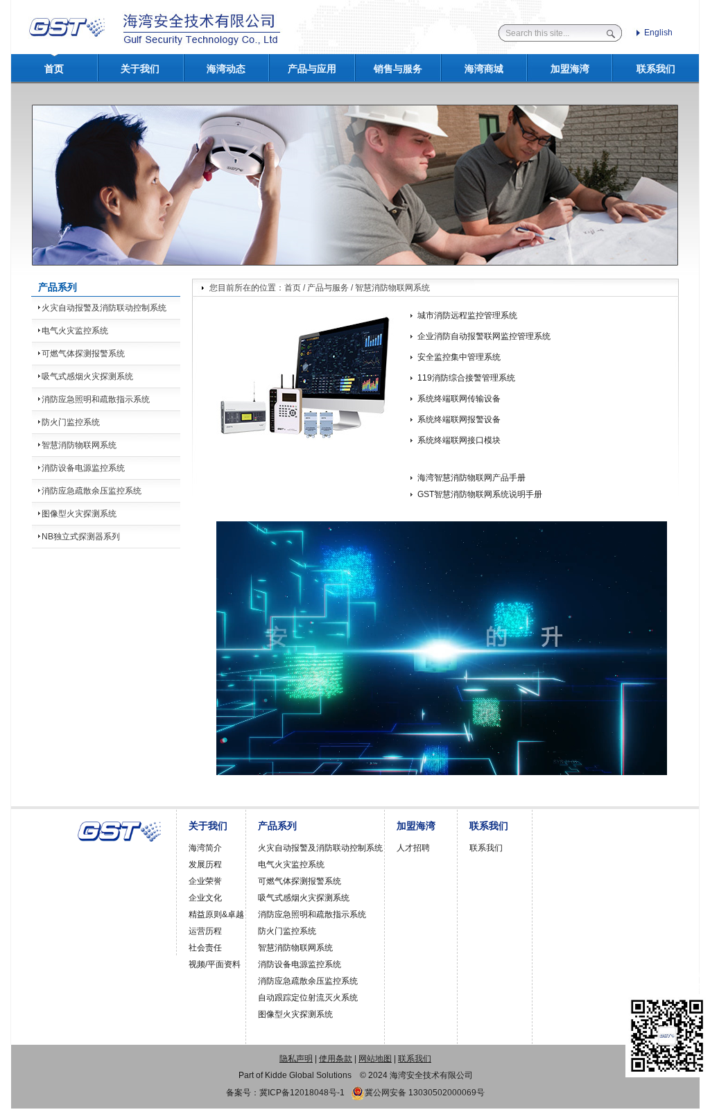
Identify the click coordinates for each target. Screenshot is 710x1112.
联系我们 (656, 69)
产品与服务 (328, 288)
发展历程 (205, 864)
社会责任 (205, 948)
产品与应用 (312, 69)
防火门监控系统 (71, 422)
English (658, 32)
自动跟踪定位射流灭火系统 (308, 997)
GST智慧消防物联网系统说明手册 (479, 494)
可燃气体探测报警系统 (83, 353)
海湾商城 (484, 69)
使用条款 (335, 1058)
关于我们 (140, 69)
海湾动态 (226, 69)
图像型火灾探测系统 (79, 514)
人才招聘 (413, 848)
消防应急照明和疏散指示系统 (96, 399)
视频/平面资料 (215, 964)
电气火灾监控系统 (75, 331)
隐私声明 (296, 1058)
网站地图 (375, 1058)
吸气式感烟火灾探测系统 (87, 376)
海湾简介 (205, 848)
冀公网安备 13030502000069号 (425, 1092)
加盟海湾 (570, 69)
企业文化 (205, 898)
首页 (54, 69)
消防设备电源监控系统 (83, 468)
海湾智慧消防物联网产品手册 (471, 478)
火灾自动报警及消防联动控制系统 (104, 308)
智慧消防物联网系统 (79, 445)
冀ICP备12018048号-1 (302, 1092)
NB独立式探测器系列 (81, 536)
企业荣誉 (205, 881)
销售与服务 (398, 69)
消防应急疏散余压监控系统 (91, 491)
